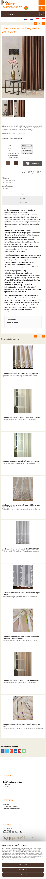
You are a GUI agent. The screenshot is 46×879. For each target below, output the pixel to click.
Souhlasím (23, 864)
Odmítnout (23, 874)
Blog (4, 780)
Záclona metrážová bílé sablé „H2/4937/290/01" (20, 549)
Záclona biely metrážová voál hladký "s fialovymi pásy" (21, 725)
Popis (22, 194)
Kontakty (6, 804)
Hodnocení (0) (22, 203)
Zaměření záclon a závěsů (12, 782)
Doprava (6, 786)
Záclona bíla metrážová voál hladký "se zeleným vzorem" (21, 593)
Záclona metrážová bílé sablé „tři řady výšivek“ (20, 373)
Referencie (7, 784)
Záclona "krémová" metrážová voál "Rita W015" (20, 461)
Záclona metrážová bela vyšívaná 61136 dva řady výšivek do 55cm (21, 506)
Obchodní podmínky (10, 806)
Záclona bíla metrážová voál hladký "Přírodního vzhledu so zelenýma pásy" (20, 637)
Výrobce (22, 198)
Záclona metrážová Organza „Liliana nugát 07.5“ (21, 680)
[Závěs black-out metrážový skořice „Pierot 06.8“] (23, 98)
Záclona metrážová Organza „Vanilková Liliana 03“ (22, 417)
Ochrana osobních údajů (11, 809)
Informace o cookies (25, 860)
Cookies (6, 811)
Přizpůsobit (23, 869)
